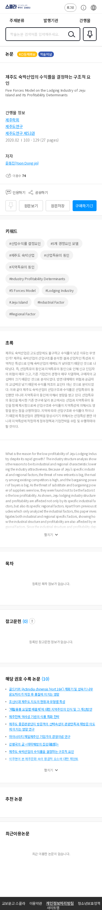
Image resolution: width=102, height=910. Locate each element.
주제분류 (17, 20)
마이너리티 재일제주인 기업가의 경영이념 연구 (39, 736)
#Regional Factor (22, 313)
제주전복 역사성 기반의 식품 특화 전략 (34, 716)
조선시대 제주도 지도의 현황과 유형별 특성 (37, 701)
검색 (70, 38)
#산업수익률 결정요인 (25, 243)
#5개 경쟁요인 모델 (65, 243)
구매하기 (82, 205)
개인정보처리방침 (60, 903)
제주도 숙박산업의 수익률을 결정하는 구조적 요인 (41, 751)
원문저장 (58, 205)
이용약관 (35, 903)
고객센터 (82, 10)
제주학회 (12, 119)
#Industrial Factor (51, 302)
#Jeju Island (18, 302)
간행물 (85, 20)
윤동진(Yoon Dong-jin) (22, 163)
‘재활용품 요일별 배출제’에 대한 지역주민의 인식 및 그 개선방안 (50, 709)
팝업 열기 (32, 621)
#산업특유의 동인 (56, 255)
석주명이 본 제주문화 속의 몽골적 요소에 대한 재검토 (43, 758)
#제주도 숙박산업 (21, 255)
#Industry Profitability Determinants (37, 278)
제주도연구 (14, 126)
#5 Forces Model (22, 290)
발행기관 (51, 20)
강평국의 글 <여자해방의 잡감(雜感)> (34, 744)
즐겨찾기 (89, 40)
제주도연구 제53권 (20, 133)
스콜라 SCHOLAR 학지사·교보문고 (16, 8)
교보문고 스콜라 (13, 903)
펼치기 (48, 535)
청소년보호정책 (89, 903)
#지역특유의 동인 (21, 267)
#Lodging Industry (59, 290)
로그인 (70, 7)
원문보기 (31, 205)
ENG (94, 10)
